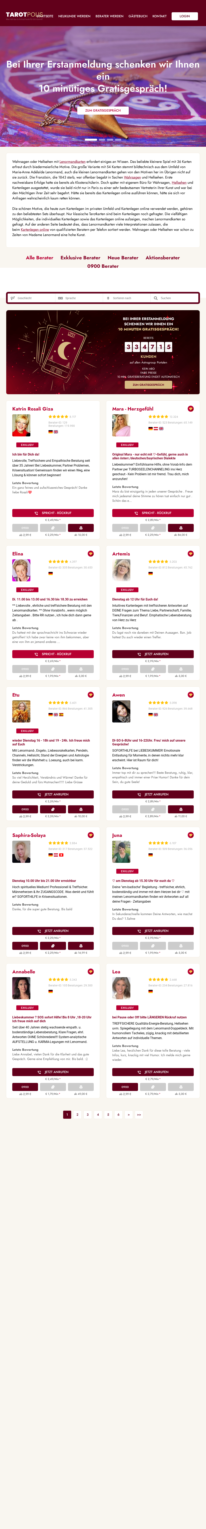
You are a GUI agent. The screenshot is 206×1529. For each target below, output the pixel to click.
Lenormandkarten (72, 161)
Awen (118, 694)
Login (185, 16)
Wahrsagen (132, 177)
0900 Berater (103, 266)
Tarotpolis (24, 16)
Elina (17, 553)
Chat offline (153, 946)
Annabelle (23, 971)
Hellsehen (179, 182)
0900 (25, 528)
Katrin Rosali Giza (32, 408)
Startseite (45, 16)
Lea (116, 971)
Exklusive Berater (80, 257)
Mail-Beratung (81, 528)
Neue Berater (123, 257)
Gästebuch (138, 16)
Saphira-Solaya (29, 835)
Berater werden (110, 16)
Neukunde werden (74, 16)
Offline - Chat (53, 528)
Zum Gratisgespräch (148, 385)
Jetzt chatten (53, 809)
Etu (16, 694)
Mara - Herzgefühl (132, 408)
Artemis (121, 553)
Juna (117, 835)
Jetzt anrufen (157, 654)
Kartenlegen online (35, 229)
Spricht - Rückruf (56, 513)
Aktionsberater (163, 257)
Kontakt (159, 16)
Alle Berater (39, 257)
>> (139, 1114)
